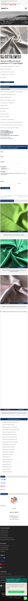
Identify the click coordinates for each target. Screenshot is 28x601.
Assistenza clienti (4, 549)
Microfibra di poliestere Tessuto (9, 422)
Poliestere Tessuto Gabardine (8, 437)
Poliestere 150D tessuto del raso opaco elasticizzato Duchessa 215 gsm (14, 270)
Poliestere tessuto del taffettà (9, 442)
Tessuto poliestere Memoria (8, 444)
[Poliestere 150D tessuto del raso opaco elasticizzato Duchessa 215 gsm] (14, 266)
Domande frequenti (4, 545)
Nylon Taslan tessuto (6, 454)
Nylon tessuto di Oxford (7, 449)
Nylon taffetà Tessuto (7, 451)
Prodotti (15, 596)
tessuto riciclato (5, 469)
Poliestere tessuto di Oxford (8, 427)
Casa (4, 596)
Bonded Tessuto (5, 461)
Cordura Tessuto (6, 471)
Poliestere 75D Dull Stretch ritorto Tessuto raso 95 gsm (14, 306)
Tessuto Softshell (6, 464)
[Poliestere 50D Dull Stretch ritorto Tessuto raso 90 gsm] (14, 311)
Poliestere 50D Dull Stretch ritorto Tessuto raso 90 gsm (14, 413)
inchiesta (7, 82)
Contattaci (2, 551)
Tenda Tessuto (5, 456)
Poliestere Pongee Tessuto (8, 432)
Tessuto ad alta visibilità (7, 424)
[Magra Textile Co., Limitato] (5, 9)
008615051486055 (6, 3)
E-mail (8, 587)
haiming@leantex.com (15, 3)
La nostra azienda (4, 547)
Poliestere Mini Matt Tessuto (8, 434)
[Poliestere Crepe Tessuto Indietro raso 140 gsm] (14, 230)
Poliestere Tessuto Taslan (8, 446)
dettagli (7, 231)
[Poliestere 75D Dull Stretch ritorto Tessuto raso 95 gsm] (14, 302)
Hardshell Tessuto (6, 466)
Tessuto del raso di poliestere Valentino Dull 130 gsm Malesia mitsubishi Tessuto (6, 196)
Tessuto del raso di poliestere (22, 19)
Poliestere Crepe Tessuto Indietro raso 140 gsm (14, 234)
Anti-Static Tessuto (6, 459)
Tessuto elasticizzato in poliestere (9, 429)
